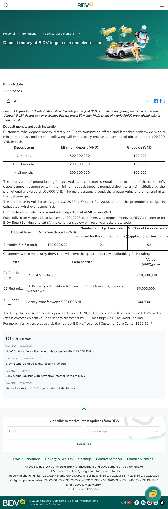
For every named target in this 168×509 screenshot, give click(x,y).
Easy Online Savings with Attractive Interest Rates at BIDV (45, 376)
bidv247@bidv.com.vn (88, 484)
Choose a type (97, 431)
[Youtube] (149, 502)
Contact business (140, 459)
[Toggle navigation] (162, 5)
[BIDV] (14, 502)
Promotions (28, 33)
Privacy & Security (59, 459)
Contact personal (109, 459)
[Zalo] (155, 502)
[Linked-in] (143, 502)
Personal (9, 33)
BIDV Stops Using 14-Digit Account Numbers (36, 363)
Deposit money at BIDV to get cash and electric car (40, 388)
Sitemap (84, 459)
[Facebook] (136, 502)
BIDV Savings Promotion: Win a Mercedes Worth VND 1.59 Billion (50, 351)
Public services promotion (59, 33)
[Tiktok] (162, 502)
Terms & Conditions (25, 459)
